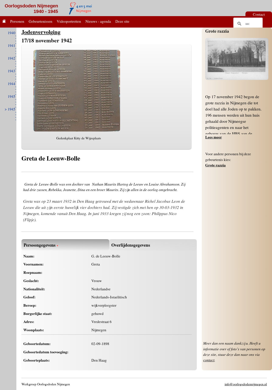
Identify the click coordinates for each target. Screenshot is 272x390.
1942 (11, 58)
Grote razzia (217, 31)
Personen (17, 21)
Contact (259, 14)
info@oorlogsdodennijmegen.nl (246, 384)
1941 (11, 45)
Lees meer (213, 137)
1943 (11, 70)
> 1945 (10, 109)
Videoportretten (69, 21)
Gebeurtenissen (40, 21)
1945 (11, 96)
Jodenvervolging (40, 32)
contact (208, 359)
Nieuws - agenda (98, 21)
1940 (11, 32)
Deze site (122, 21)
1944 (11, 83)
